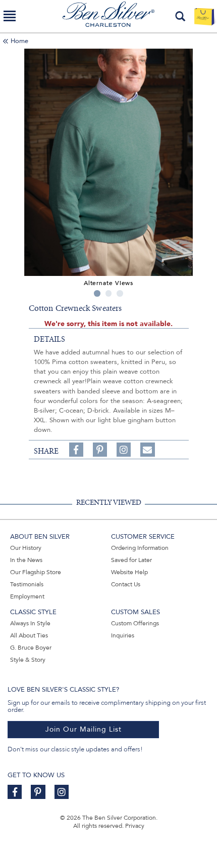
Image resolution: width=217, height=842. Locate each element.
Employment (27, 596)
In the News (26, 560)
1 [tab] (97, 293)
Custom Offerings (135, 623)
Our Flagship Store (35, 572)
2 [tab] (108, 293)
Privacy (134, 826)
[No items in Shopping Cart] (204, 16)
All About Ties (29, 635)
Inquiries (122, 635)
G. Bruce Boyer (30, 648)
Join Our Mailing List (83, 729)
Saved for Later (131, 560)
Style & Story (27, 660)
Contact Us (125, 584)
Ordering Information (140, 548)
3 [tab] (120, 293)
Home (19, 41)
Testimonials (26, 584)
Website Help (129, 572)
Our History (25, 548)
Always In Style (30, 623)
